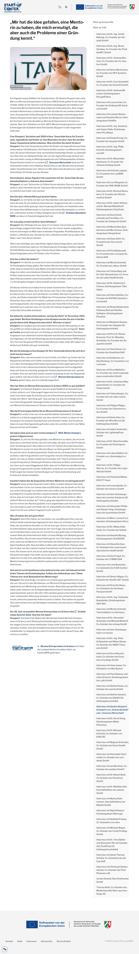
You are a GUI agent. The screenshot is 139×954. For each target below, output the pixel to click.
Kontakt (9, 941)
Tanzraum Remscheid (60, 162)
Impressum (32, 941)
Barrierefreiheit (64, 941)
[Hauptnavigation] (59, 7)
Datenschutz (46, 941)
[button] (66, 7)
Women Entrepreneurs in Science (57, 646)
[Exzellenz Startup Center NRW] (12, 7)
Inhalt (19, 941)
